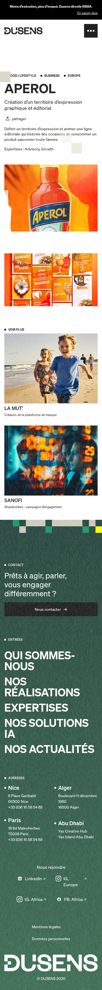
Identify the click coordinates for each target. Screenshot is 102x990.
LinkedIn (33, 879)
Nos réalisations (42, 687)
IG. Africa (33, 899)
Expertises (36, 707)
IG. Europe (70, 882)
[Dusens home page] (23, 30)
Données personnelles (51, 938)
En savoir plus (87, 13)
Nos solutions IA (46, 728)
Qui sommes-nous (39, 661)
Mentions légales (46, 926)
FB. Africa (73, 899)
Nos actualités (49, 749)
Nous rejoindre (51, 867)
